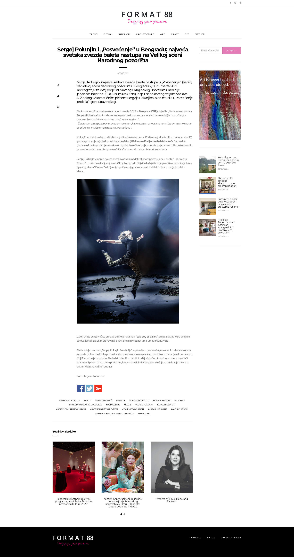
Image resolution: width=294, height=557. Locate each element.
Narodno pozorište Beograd (86, 404)
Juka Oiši (180, 400)
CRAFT (175, 34)
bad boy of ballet (70, 400)
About (211, 537)
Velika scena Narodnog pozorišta (115, 413)
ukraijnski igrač (158, 409)
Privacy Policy (231, 537)
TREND (93, 34)
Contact (195, 537)
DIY (187, 34)
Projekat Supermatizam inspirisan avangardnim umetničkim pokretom (226, 226)
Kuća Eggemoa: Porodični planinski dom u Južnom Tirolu (229, 161)
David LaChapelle (140, 400)
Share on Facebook (81, 388)
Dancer (121, 400)
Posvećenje (113, 404)
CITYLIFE (200, 34)
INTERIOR (124, 34)
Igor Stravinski (162, 400)
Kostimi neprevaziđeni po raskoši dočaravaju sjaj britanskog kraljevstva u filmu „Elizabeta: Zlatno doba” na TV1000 (122, 502)
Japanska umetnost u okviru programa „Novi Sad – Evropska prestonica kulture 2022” (73, 501)
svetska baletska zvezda (105, 409)
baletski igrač (104, 400)
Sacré (128, 404)
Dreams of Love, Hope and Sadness (172, 500)
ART (162, 34)
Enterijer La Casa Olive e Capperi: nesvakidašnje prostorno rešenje (228, 203)
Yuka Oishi (144, 413)
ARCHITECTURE (145, 34)
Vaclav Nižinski (180, 409)
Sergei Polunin (145, 404)
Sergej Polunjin (166, 404)
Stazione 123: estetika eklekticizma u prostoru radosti (227, 182)
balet (88, 400)
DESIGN (108, 34)
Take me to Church (134, 409)
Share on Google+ (98, 388)
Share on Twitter (89, 388)
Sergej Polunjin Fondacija (72, 409)
